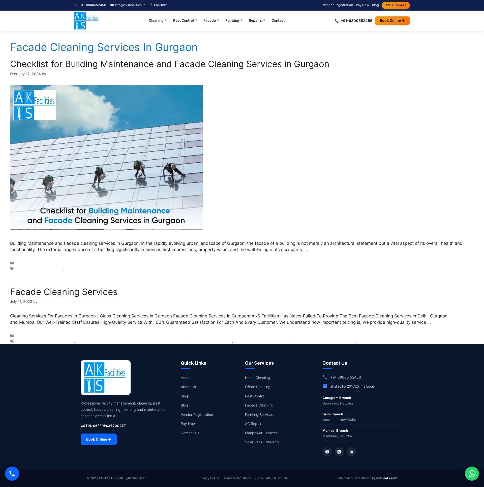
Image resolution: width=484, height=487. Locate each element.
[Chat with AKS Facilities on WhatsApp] (472, 474)
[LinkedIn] (351, 451)
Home (185, 377)
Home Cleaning (257, 377)
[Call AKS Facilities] (12, 474)
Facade (211, 20)
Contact (278, 20)
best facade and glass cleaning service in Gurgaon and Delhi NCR (131, 341)
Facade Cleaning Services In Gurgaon (96, 268)
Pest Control (185, 20)
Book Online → (392, 20)
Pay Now (362, 5)
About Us (188, 387)
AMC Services (395, 5)
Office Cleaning (257, 387)
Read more (320, 249)
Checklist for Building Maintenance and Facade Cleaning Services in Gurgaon (169, 64)
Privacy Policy (209, 478)
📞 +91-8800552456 (90, 5)
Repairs (257, 20)
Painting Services (259, 414)
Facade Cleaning (259, 405)
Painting (234, 20)
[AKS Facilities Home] (86, 21)
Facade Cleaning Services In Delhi (262, 341)
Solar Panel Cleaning (262, 442)
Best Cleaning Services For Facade (45, 341)
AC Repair (253, 423)
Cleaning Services (31, 263)
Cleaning (158, 20)
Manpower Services (261, 433)
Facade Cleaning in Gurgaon (39, 268)
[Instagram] (339, 451)
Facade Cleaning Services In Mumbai (389, 341)
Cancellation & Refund (271, 478)
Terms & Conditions (237, 478)
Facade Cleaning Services (63, 291)
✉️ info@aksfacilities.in (127, 5)
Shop (185, 396)
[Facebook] (327, 451)
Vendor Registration (338, 5)
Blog (375, 5)
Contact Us (190, 433)
